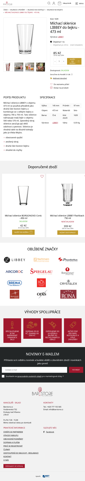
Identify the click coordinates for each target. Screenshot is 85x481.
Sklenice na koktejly (36, 10)
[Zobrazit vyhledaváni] (49, 3)
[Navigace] (79, 3)
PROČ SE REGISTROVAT (13, 446)
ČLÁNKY (6, 449)
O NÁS (6, 460)
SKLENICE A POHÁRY (17, 10)
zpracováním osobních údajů (29, 376)
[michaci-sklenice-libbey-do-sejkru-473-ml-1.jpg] (8, 67)
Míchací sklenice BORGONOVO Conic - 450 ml (23, 217)
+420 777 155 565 (54, 407)
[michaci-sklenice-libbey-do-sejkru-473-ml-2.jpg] (18, 67)
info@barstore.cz (56, 409)
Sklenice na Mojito (55, 10)
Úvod (5, 10)
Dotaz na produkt (61, 88)
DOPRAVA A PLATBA (11, 442)
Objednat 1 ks (59, 42)
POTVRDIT (76, 370)
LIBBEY (61, 37)
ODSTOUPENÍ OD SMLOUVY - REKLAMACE (21, 453)
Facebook (50, 432)
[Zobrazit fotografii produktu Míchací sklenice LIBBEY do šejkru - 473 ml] (25, 39)
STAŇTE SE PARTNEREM (13, 432)
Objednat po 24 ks (60, 45)
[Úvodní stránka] (7, 3)
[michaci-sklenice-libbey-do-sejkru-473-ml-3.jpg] (29, 67)
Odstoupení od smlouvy (14, 466)
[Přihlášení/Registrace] (54, 3)
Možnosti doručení (60, 78)
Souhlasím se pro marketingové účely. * (35, 376)
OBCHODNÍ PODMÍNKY (13, 439)
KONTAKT (7, 456)
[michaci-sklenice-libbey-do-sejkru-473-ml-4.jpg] (40, 67)
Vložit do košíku (72, 61)
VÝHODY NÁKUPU (10, 435)
